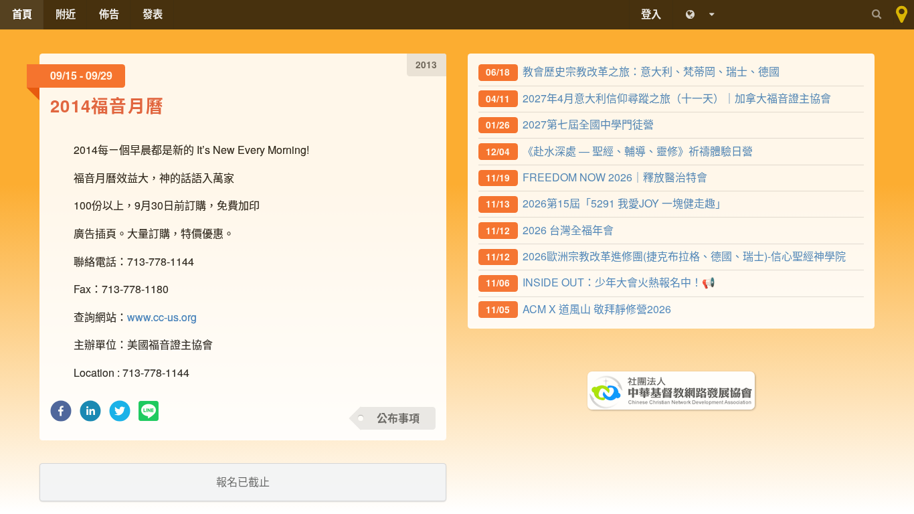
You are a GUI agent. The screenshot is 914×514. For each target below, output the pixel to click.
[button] (61, 414)
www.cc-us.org (162, 317)
